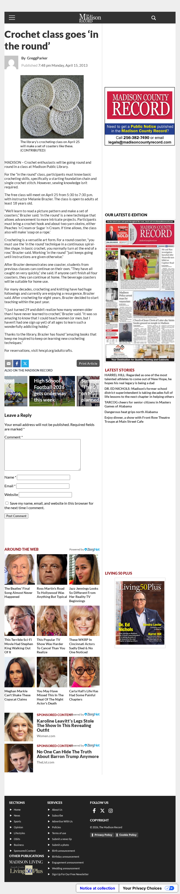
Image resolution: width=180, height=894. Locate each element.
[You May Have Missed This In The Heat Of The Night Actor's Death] (52, 672)
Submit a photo (60, 844)
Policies (56, 827)
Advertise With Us (62, 821)
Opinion (18, 827)
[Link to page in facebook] (17, 363)
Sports (17, 821)
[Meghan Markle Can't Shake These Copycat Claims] (19, 672)
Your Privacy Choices (142, 888)
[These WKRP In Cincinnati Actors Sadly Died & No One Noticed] (84, 621)
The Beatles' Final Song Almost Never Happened (18, 592)
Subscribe (57, 815)
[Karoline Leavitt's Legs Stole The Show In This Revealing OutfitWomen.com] (18, 727)
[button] (153, 18)
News (17, 815)
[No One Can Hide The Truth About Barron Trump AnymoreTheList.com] (18, 758)
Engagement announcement (68, 862)
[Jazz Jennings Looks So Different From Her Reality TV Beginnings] (84, 569)
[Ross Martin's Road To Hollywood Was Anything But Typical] (52, 569)
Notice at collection (97, 888)
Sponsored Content (25, 850)
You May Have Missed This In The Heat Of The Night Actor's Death (50, 697)
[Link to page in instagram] (110, 810)
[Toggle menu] (12, 17)
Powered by (76, 714)
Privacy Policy (103, 834)
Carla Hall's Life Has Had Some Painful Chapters (83, 695)
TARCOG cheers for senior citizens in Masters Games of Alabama (138, 404)
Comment (13, 437)
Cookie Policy (127, 834)
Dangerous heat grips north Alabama (131, 412)
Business (19, 844)
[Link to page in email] (8, 363)
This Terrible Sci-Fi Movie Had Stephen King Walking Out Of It (18, 646)
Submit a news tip (62, 838)
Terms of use (59, 833)
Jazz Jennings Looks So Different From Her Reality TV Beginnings (83, 594)
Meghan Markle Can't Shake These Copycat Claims (17, 695)
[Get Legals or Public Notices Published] (140, 144)
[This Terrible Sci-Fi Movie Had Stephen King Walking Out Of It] (19, 621)
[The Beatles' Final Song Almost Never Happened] (19, 569)
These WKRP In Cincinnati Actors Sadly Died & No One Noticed (82, 646)
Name (10, 477)
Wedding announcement (66, 868)
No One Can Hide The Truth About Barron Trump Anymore (68, 756)
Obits (17, 838)
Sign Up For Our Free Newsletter (70, 874)
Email (9, 486)
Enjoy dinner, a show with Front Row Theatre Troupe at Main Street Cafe (137, 419)
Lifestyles (19, 833)
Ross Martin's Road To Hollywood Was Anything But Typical (52, 592)
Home (17, 809)
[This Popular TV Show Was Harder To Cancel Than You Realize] (52, 621)
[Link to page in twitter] (25, 363)
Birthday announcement (65, 856)
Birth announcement (63, 850)
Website (11, 494)
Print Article (88, 363)
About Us (57, 809)
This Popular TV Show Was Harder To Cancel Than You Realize (51, 646)
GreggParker (37, 58)
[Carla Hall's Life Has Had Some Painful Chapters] (84, 672)
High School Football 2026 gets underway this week (50, 390)
